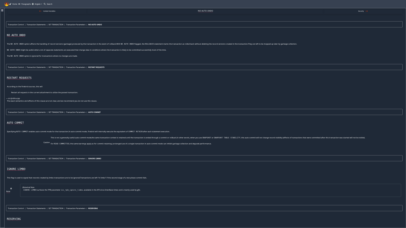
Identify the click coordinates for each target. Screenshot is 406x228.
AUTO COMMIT (94, 112)
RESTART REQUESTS (96, 67)
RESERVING (93, 208)
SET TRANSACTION (56, 24)
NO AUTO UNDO (95, 24)
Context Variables (49, 11)
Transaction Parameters (75, 24)
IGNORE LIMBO (94, 158)
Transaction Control (16, 24)
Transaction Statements (36, 24)
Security (361, 11)
